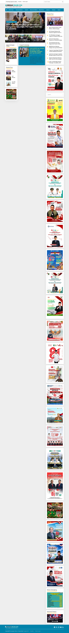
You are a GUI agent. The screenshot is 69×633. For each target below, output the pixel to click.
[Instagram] (59, 627)
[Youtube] (61, 627)
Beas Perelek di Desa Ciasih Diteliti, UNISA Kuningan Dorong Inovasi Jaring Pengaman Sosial (25, 40)
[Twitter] (57, 627)
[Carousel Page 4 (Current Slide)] (57, 621)
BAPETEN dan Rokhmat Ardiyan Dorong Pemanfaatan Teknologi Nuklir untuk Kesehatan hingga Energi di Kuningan (56, 47)
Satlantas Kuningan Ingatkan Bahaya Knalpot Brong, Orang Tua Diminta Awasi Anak (56, 54)
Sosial (15, 21)
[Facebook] (54, 627)
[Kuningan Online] (14, 5)
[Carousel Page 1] (52, 621)
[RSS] (63, 627)
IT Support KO (26, 631)
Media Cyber (38, 631)
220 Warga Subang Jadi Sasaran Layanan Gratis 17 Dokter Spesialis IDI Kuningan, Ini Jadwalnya (38, 40)
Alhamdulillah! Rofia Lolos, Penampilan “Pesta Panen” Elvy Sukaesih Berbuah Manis (55, 618)
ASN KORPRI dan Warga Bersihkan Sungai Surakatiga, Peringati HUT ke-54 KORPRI (24, 27)
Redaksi (32, 631)
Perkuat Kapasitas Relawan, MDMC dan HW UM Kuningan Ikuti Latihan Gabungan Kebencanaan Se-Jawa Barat (55, 58)
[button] (63, 2)
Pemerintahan (10, 21)
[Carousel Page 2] (54, 621)
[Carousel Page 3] (55, 621)
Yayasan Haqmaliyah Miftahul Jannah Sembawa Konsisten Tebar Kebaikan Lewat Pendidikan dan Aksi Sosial (56, 51)
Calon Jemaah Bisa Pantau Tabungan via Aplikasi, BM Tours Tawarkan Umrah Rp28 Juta (55, 62)
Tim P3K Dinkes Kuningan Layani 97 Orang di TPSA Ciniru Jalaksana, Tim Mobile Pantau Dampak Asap (14, 82)
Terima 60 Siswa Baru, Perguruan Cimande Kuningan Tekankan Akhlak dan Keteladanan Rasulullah (55, 39)
